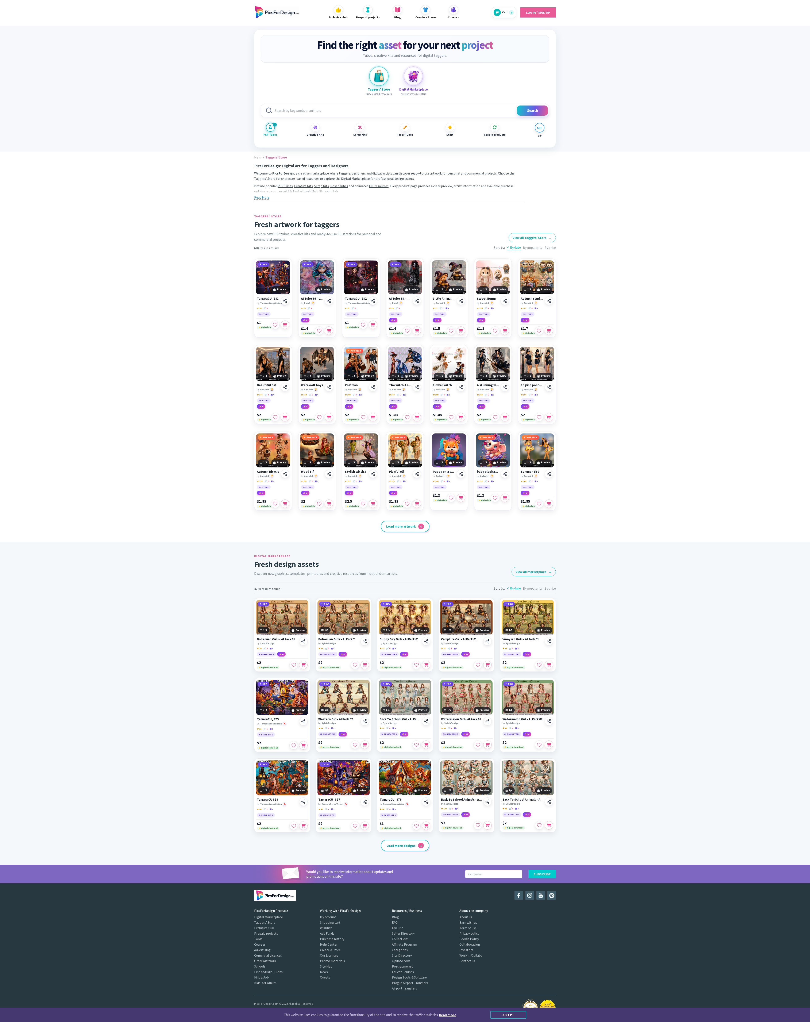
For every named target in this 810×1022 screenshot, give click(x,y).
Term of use (468, 928)
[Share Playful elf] (417, 474)
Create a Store (330, 950)
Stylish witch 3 (355, 472)
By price (550, 247)
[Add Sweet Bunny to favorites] (495, 330)
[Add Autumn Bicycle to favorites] (275, 503)
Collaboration (469, 944)
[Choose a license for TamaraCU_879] (303, 745)
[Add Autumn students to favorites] (539, 330)
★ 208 (347, 394)
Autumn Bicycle (268, 472)
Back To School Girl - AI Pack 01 (400, 719)
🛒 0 (265, 308)
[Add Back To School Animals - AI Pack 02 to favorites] (539, 825)
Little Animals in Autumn (444, 299)
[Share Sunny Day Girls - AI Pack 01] (426, 641)
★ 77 (435, 308)
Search (532, 110)
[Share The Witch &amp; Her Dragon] (417, 387)
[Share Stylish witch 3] (373, 474)
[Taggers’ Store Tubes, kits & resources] (379, 76)
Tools (258, 939)
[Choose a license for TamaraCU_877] (364, 826)
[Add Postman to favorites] (363, 417)
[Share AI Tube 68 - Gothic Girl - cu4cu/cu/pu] (417, 300)
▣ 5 (271, 648)
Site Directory (402, 955)
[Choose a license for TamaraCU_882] (373, 325)
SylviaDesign (267, 643)
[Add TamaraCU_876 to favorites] (416, 826)
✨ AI (305, 320)
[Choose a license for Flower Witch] (461, 417)
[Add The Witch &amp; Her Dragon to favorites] (407, 417)
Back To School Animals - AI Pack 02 (522, 799)
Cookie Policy (469, 939)
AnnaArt (440, 303)
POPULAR (356, 350)
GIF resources (379, 186)
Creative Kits (315, 135)
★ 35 (504, 728)
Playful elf (396, 472)
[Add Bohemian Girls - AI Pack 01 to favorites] (293, 665)
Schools (260, 966)
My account (328, 917)
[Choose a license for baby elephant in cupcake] (505, 498)
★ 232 (347, 481)
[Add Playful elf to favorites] (407, 503)
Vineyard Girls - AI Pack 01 (520, 639)
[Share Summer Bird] (549, 474)
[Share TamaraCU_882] (373, 300)
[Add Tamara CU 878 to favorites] (293, 826)
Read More (261, 197)
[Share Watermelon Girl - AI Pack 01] (487, 721)
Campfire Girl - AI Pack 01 (459, 639)
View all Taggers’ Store (532, 238)
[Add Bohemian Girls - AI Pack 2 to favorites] (355, 665)
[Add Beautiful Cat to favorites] (275, 417)
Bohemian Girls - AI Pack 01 (276, 639)
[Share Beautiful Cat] (285, 387)
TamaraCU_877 (329, 799)
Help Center (329, 944)
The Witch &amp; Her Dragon (400, 385)
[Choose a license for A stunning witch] (505, 417)
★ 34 (320, 728)
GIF (539, 135)
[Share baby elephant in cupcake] (505, 474)
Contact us (467, 961)
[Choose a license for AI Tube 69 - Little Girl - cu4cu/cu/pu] (329, 330)
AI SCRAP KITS (266, 735)
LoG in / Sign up (538, 12)
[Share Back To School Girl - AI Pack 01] (426, 721)
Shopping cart (330, 922)
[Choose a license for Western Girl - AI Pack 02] (364, 744)
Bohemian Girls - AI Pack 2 (336, 639)
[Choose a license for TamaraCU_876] (426, 826)
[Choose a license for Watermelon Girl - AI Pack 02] (549, 744)
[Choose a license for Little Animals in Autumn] (461, 330)
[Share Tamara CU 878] (303, 801)
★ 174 (259, 394)
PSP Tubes (270, 135)
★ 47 (320, 809)
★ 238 (391, 481)
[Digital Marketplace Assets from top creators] (413, 76)
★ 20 (259, 308)
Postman (351, 385)
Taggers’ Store (264, 178)
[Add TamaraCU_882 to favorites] (363, 325)
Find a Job (261, 977)
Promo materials (332, 961)
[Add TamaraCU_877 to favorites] (355, 826)
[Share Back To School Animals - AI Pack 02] (549, 801)
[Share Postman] (373, 387)
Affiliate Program (404, 944)
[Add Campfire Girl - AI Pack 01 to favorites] (478, 665)
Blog (395, 917)
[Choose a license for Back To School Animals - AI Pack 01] (487, 825)
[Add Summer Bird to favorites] (539, 503)
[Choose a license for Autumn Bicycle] (285, 503)
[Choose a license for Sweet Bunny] (505, 330)
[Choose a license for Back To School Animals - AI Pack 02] (549, 825)
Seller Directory (403, 933)
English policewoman (532, 385)
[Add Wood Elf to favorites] (319, 503)
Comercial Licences (268, 955)
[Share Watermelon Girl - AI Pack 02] (549, 721)
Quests (325, 977)
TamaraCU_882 (356, 299)
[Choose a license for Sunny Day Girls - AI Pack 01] (426, 665)
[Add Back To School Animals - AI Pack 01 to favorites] (478, 825)
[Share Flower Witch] (461, 387)
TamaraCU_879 (268, 719)
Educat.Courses (403, 972)
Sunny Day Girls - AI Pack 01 (399, 639)
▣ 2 (492, 308)
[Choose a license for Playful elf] (417, 503)
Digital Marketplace (355, 178)
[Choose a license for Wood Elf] (329, 503)
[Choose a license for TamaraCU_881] (285, 325)
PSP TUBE (264, 314)
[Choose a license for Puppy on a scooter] (461, 498)
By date (515, 247)
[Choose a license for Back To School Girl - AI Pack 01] (426, 744)
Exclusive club (264, 928)
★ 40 (443, 728)
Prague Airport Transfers (410, 983)
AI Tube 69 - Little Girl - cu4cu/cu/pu (312, 299)
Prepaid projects (266, 933)
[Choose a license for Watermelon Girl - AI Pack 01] (487, 744)
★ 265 (523, 481)
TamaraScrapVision (271, 303)
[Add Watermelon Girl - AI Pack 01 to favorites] (478, 744)
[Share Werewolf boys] (329, 387)
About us (465, 917)
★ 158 (303, 394)
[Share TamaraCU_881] (285, 300)
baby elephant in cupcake (488, 472)
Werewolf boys (312, 385)
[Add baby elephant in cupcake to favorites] (495, 498)
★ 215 (479, 481)
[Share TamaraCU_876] (426, 801)
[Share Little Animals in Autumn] (461, 300)
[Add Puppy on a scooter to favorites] (451, 498)
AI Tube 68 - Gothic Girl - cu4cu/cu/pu (400, 299)
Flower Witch (442, 385)
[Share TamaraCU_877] (364, 801)
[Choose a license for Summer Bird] (549, 503)
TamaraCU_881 (268, 299)
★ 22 (320, 648)
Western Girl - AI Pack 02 (335, 719)
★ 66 (504, 808)
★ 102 (444, 808)
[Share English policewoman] (549, 387)
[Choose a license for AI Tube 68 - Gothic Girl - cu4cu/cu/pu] (417, 330)
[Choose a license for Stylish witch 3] (373, 503)
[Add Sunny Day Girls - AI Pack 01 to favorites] (416, 665)
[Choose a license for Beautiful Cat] (285, 417)
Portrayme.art (402, 966)
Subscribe (542, 874)
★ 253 (303, 481)
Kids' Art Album (265, 983)
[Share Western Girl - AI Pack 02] (364, 721)
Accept (508, 1015)
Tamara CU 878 (267, 799)
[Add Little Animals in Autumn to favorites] (451, 330)
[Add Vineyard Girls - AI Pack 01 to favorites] (539, 665)
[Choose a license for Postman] (373, 417)
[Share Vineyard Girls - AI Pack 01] (549, 641)
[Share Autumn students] (549, 300)
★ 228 (259, 481)
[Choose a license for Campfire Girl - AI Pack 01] (487, 665)
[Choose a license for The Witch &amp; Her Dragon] (417, 417)
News (324, 972)
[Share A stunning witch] (505, 387)
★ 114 (479, 308)
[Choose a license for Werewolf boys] (329, 417)
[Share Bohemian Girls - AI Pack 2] (364, 641)
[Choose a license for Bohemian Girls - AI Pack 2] (364, 665)
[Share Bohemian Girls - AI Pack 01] (303, 641)
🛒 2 (267, 481)
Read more (447, 1015)
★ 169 (479, 394)
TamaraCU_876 (390, 799)
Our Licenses (329, 955)
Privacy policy (469, 933)
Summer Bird (530, 472)
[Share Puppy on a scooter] (461, 474)
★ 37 (382, 728)
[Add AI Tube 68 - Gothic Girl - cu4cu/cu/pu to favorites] (407, 330)
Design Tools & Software (409, 977)
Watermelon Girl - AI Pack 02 (522, 719)
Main (257, 157)
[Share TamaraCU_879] (303, 721)
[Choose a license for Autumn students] (549, 330)
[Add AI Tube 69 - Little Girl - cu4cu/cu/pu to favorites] (319, 330)
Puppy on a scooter (444, 472)
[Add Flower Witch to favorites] (451, 417)
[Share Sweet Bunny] (505, 300)
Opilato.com (401, 961)
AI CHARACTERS (266, 654)
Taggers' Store (264, 922)
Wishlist (326, 928)
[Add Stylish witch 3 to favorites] (363, 503)
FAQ (395, 922)
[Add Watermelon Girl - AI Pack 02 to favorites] (539, 744)
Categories (400, 950)
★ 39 (391, 308)
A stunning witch (488, 385)
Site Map (326, 966)
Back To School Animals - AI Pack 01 (461, 799)
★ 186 (435, 481)
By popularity (532, 247)
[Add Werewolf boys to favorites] (319, 417)
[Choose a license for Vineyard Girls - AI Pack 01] (549, 665)
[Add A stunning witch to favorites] (495, 417)
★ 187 (523, 394)
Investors (466, 950)
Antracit (441, 476)
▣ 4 (272, 394)
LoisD (307, 303)
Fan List (397, 928)
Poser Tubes (405, 135)
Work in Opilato (470, 955)
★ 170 (391, 394)
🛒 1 (441, 308)
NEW (265, 264)
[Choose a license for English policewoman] (549, 417)
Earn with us (468, 922)
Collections (400, 939)
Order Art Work (265, 961)
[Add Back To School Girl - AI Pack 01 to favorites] (416, 744)
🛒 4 (388, 809)
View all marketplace (534, 572)
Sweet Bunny (487, 299)
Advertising (262, 950)
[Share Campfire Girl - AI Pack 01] (487, 641)
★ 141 (523, 308)
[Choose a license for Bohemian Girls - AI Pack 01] (303, 665)
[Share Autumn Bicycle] (285, 474)
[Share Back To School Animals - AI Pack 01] (487, 801)
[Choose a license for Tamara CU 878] (303, 826)
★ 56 (382, 809)
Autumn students (532, 299)
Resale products (495, 135)
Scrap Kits (360, 135)
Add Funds (327, 933)
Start (449, 135)
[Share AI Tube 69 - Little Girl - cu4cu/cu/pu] (329, 300)
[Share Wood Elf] (329, 474)
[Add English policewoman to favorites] (539, 417)
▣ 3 (447, 308)
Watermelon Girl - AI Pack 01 (461, 719)
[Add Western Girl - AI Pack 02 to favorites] (355, 744)
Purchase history (332, 939)
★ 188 (435, 394)
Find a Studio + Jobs (268, 972)
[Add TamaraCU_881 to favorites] (275, 325)
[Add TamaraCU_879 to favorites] (293, 745)
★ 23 (347, 308)
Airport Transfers (404, 988)
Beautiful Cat (267, 385)
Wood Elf (307, 472)
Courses (260, 944)
